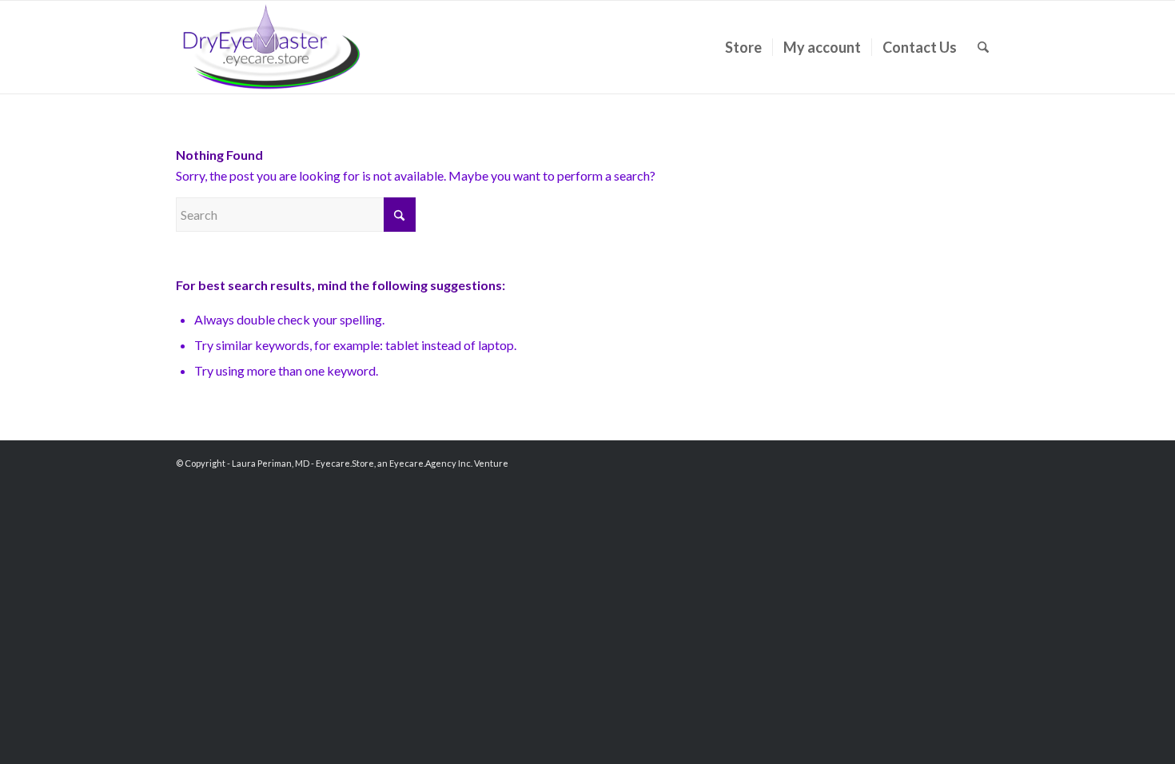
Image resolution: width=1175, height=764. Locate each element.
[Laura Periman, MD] (272, 47)
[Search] (983, 47)
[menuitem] (743, 47)
